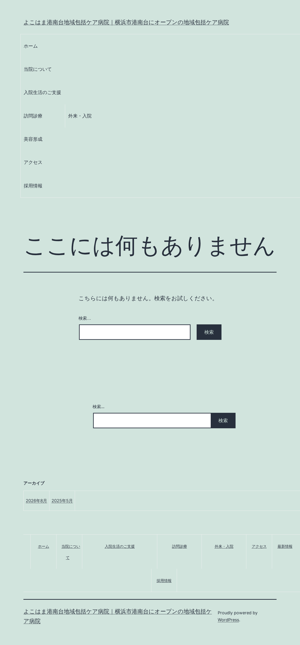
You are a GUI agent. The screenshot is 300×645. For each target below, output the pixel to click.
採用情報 (33, 186)
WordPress (228, 619)
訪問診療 (33, 116)
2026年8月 (36, 500)
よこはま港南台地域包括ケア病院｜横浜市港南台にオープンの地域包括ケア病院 (126, 22)
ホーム (31, 46)
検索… (85, 318)
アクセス (33, 162)
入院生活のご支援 (42, 92)
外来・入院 (80, 116)
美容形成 (33, 139)
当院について (38, 69)
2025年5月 (62, 500)
